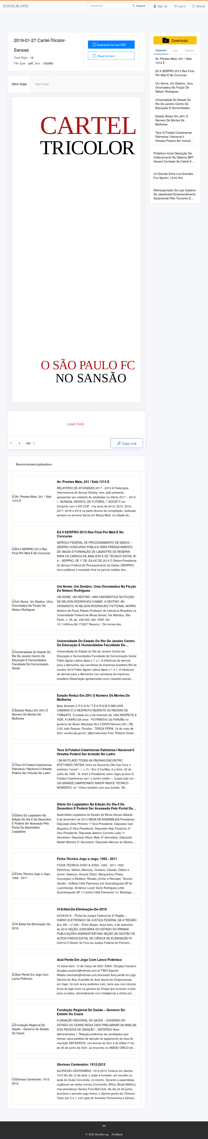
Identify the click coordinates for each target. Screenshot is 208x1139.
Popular (189, 50)
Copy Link (128, 443)
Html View (19, 84)
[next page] (34, 443)
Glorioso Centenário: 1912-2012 (81, 1064)
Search (140, 5)
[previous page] (11, 443)
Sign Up (161, 6)
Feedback (117, 1134)
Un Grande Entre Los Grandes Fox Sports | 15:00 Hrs (173, 176)
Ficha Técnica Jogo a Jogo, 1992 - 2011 (87, 859)
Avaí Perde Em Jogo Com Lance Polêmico (89, 960)
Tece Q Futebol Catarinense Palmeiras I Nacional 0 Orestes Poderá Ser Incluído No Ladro (95, 752)
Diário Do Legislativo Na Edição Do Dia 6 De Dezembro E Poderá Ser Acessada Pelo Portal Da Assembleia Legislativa (95, 806)
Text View (42, 84)
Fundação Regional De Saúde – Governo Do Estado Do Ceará (91, 1012)
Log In (181, 6)
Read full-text (106, 56)
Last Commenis (175, 51)
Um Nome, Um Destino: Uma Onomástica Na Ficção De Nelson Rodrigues (96, 588)
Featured (161, 50)
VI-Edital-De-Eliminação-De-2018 (82, 909)
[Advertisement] (104, 23)
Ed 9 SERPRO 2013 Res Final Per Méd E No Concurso (90, 534)
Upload (200, 6)
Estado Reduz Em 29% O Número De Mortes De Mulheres (93, 697)
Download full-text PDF (111, 45)
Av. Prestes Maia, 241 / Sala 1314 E (83, 482)
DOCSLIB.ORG (15, 5)
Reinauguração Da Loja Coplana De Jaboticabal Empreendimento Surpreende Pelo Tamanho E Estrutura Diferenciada (175, 194)
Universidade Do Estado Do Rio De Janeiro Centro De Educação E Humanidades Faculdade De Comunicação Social (96, 643)
